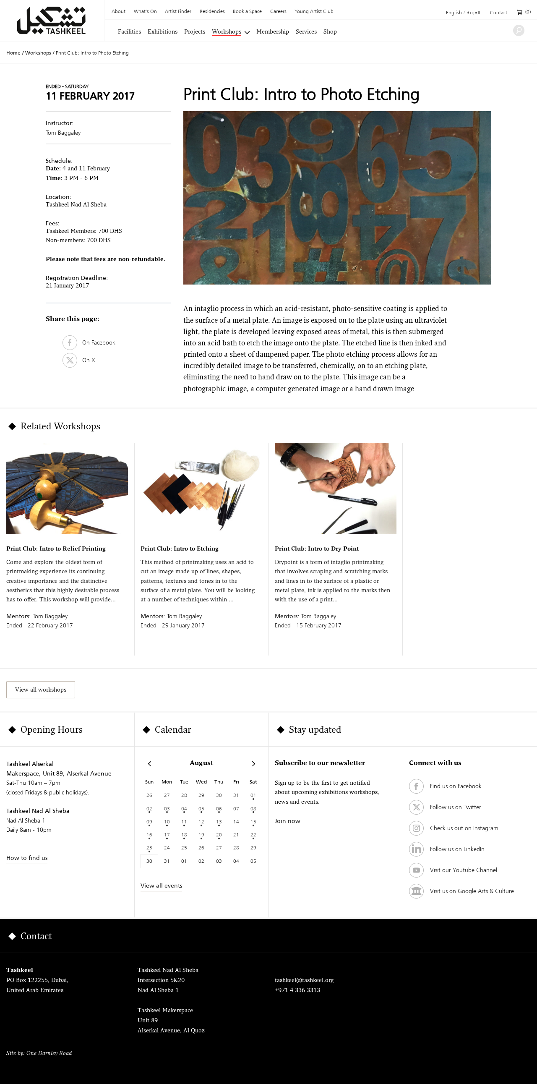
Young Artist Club (314, 12)
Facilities (129, 32)
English (454, 13)
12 (201, 821)
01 (253, 795)
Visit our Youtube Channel (463, 870)
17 (167, 834)
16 (149, 834)
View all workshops (40, 690)
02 (149, 808)
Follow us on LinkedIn (457, 849)
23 (149, 848)
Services (306, 32)
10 (167, 821)
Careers (278, 12)
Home (13, 53)
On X (86, 360)
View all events (161, 885)
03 (167, 808)
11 (184, 821)
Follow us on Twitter (455, 807)
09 (149, 821)
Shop (330, 32)
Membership (272, 32)
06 (219, 808)
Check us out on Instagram (464, 828)
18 (184, 834)
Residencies (212, 12)
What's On (145, 12)
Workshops (226, 32)
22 (253, 834)
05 (201, 808)
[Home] (52, 20)
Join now (287, 820)
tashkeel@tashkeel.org (304, 980)
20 (219, 834)
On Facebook (96, 342)
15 (253, 821)
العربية (473, 13)
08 (253, 808)
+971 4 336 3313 (297, 990)
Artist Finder (178, 12)
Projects (194, 32)
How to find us (26, 857)
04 (184, 808)
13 (219, 821)
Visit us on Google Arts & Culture (472, 891)
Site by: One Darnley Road (39, 1053)
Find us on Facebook (456, 786)
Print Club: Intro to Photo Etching (92, 53)
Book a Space (247, 12)
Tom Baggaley (63, 132)
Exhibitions (162, 32)
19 (201, 834)
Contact (498, 13)
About (118, 12)
